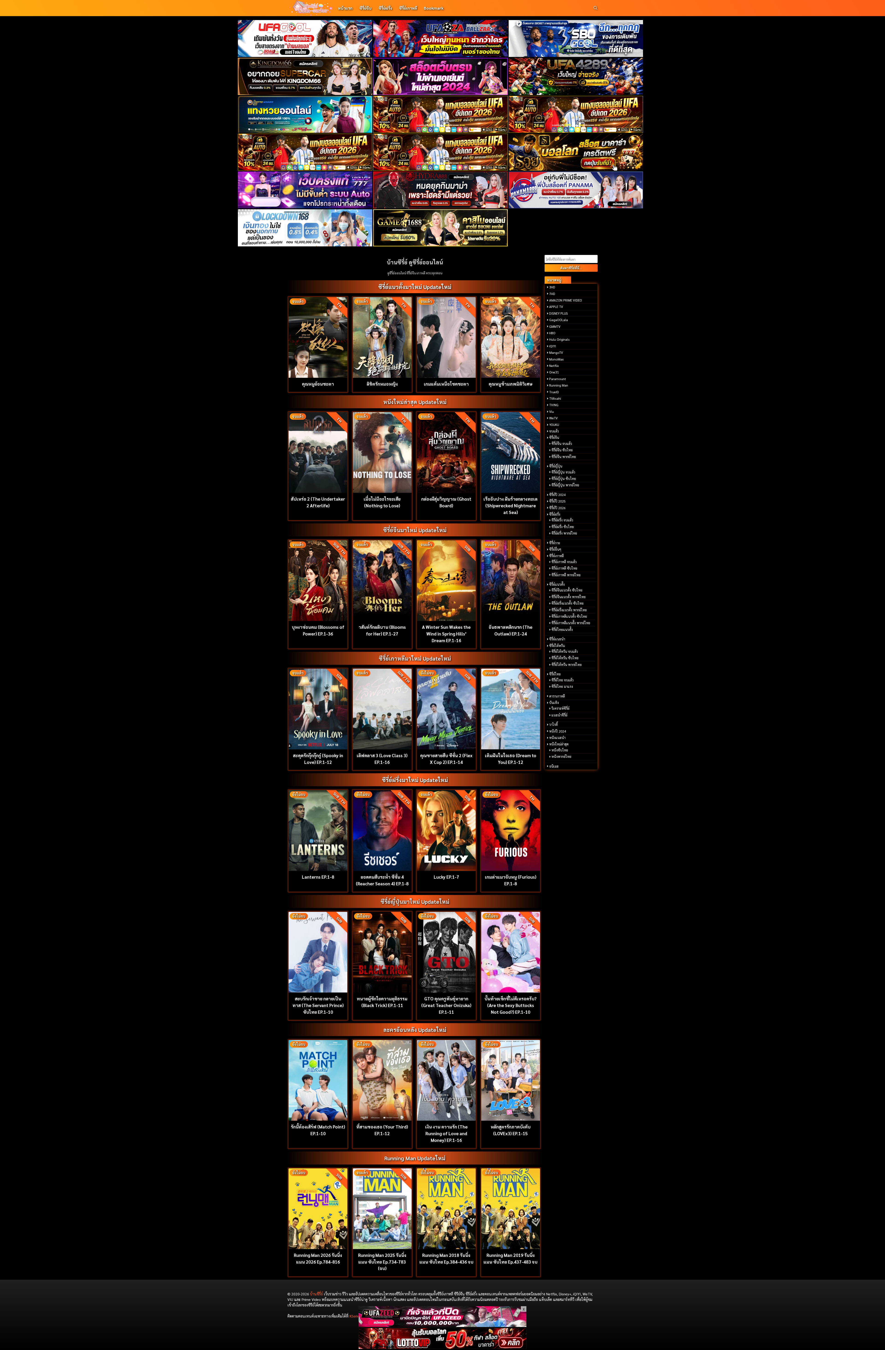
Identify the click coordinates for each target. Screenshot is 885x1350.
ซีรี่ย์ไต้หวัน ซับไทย (565, 658)
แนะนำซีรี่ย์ (559, 715)
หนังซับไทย (560, 750)
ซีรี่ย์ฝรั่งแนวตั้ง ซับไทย (568, 603)
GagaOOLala (558, 320)
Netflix (554, 365)
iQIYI (552, 346)
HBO (552, 333)
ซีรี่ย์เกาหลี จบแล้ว (564, 562)
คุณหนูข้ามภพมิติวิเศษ (510, 384)
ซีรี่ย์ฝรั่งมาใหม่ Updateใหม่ (415, 779)
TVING (553, 405)
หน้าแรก (345, 8)
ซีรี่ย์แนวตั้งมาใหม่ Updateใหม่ (414, 286)
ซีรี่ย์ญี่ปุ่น (555, 466)
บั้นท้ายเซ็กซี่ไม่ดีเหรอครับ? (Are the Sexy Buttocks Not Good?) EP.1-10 (510, 1005)
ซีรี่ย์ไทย (555, 674)
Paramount (557, 379)
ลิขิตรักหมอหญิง (382, 384)
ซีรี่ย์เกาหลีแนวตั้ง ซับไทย (569, 616)
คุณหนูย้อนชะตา (318, 384)
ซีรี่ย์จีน (365, 8)
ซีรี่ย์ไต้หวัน (557, 646)
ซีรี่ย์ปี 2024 (557, 495)
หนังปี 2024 (557, 731)
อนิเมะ (554, 766)
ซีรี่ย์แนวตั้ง (557, 584)
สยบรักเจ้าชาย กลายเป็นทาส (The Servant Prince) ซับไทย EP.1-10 (318, 1005)
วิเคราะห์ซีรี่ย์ (560, 708)
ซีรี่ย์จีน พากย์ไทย (564, 457)
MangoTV (556, 352)
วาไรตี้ (553, 724)
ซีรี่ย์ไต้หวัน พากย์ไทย (567, 664)
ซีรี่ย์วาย (554, 543)
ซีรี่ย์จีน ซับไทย (562, 450)
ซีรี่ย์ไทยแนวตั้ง (562, 629)
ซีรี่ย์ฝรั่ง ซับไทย (563, 527)
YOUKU (554, 424)
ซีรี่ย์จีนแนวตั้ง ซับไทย (567, 590)
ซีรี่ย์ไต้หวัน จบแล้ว (565, 651)
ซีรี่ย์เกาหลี (408, 8)
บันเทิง (554, 702)
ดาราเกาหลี (557, 696)
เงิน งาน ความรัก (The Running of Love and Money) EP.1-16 (446, 1133)
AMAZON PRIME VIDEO (565, 300)
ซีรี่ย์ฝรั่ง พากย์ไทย (564, 533)
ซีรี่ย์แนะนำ (557, 639)
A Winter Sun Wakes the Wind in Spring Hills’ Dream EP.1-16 (446, 633)
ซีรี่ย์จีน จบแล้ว (562, 443)
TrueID (554, 392)
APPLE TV (556, 306)
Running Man (558, 385)
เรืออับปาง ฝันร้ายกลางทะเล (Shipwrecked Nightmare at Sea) (510, 505)
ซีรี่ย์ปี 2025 (557, 501)
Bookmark (433, 8)
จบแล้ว (554, 431)
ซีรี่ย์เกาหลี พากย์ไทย (566, 575)
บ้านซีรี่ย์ (316, 1293)
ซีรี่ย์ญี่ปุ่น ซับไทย (564, 478)
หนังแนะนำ (557, 738)
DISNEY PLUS (558, 313)
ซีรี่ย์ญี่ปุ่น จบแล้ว (563, 472)
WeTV (553, 418)
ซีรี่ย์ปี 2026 (557, 508)
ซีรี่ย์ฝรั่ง (385, 8)
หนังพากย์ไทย (561, 756)
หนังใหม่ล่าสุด (559, 744)
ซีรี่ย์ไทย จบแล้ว (563, 680)
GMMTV (554, 326)
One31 (554, 372)
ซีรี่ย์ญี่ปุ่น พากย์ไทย (565, 485)
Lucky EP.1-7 (446, 877)
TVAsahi (555, 398)
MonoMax (556, 359)
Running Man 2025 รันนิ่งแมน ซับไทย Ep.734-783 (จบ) (382, 1261)
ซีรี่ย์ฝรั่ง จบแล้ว (562, 520)
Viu (551, 411)
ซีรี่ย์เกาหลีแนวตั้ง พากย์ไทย (571, 623)
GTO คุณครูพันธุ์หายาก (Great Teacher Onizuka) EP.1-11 (446, 1005)
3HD (552, 287)
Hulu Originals (559, 339)
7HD (552, 294)
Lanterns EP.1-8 (318, 877)
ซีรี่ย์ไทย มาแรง (562, 686)
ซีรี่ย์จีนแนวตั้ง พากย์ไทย (569, 597)
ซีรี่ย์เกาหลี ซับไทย (564, 568)
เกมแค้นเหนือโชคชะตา (446, 384)
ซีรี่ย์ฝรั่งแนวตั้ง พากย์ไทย (569, 610)
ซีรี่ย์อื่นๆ (555, 549)
